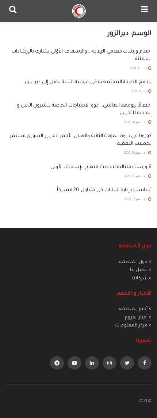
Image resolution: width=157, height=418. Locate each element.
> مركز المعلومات (133, 325)
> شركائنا (142, 278)
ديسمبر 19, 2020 (136, 177)
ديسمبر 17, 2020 (136, 200)
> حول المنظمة (135, 262)
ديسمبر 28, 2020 (136, 123)
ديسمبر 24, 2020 (136, 153)
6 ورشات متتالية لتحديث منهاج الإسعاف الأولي (101, 167)
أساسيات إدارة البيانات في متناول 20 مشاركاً (104, 190)
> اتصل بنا (141, 270)
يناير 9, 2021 (139, 92)
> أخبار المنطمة (135, 309)
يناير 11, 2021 (139, 69)
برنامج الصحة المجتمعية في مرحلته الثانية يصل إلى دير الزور (88, 82)
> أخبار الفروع (138, 317)
